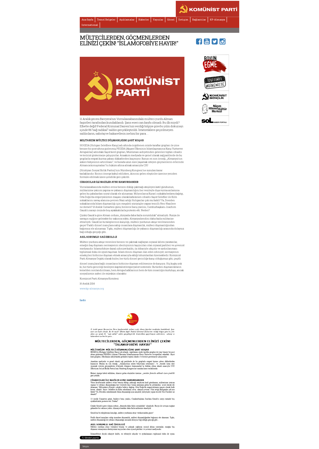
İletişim (183, 19)
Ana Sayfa (87, 19)
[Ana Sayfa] (207, 8)
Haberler (143, 19)
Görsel (171, 19)
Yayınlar (158, 19)
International (90, 24)
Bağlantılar (199, 19)
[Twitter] (215, 41)
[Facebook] (200, 41)
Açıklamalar (127, 19)
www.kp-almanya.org (92, 288)
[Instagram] (223, 41)
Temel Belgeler (106, 19)
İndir (83, 300)
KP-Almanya (217, 19)
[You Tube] (208, 41)
